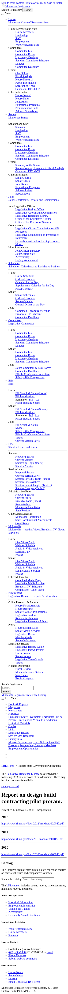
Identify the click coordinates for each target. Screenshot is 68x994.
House (12, 19)
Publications (15, 592)
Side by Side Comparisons (29, 377)
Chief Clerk (21, 73)
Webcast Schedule (25, 545)
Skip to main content (12, 2)
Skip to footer (54, 2)
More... (19, 244)
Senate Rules (22, 180)
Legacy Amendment (26, 260)
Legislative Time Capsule (29, 659)
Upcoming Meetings (26, 57)
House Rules (22, 98)
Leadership (21, 35)
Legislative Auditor (25, 615)
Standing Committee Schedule (32, 60)
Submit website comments (22, 958)
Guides (12, 726)
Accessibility (22, 256)
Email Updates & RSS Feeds (24, 981)
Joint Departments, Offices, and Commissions (33, 199)
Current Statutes (24, 459)
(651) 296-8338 (17, 952)
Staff (18, 38)
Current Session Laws (27, 440)
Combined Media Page (28, 580)
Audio (31, 542)
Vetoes (19, 437)
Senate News (15, 975)
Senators (20, 127)
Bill (31, 399)
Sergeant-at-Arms (25, 85)
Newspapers (15, 710)
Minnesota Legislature (17, 6)
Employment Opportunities (23, 748)
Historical (13, 713)
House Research (24, 79)
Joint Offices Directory (27, 250)
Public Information (25, 82)
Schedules (14, 263)
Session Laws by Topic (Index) (32, 478)
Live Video (21, 542)
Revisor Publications (26, 618)
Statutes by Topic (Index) (29, 462)
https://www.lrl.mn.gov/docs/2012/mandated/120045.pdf (32, 823)
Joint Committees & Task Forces (33, 367)
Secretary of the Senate (28, 165)
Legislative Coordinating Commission (36, 212)
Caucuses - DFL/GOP (27, 88)
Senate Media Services (27, 570)
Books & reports (24, 678)
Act (37, 399)
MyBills (19, 428)
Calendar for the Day (27, 282)
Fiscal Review (23, 668)
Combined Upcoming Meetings (32, 310)
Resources (28, 735)
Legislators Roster (25, 634)
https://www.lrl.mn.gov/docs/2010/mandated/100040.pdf (32, 854)
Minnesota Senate (18, 117)
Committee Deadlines (27, 66)
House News (15, 972)
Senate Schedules (25, 294)
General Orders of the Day (30, 304)
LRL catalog (13, 885)
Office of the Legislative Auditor (33, 218)
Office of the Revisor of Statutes (33, 222)
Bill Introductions (25, 396)
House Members (24, 31)
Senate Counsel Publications (31, 611)
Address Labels (23, 190)
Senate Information (25, 640)
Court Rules (22, 523)
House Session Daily (26, 627)
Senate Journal (23, 177)
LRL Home (7, 765)
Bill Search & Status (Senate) (31, 409)
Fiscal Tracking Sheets (27, 402)
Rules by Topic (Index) (28, 500)
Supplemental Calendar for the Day (34, 285)
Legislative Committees (21, 323)
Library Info (15, 738)
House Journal (23, 95)
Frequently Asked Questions (24, 915)
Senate (12, 114)
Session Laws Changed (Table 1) (33, 485)
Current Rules (23, 497)
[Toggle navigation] (2, 14)
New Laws (21, 675)
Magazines (14, 707)
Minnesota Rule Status (27, 507)
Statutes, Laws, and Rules (22, 447)
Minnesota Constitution (28, 516)
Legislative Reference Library (31, 215)
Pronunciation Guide (26, 108)
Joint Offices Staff (25, 253)
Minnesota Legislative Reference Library (23, 694)
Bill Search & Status (26, 424)
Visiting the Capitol (19, 908)
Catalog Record (10, 786)
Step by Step (15, 735)
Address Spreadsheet (26, 111)
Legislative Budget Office (29, 209)
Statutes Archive (24, 466)
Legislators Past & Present (29, 649)
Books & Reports (18, 704)
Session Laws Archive (27, 481)
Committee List (23, 50)
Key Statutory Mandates (42, 745)
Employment (22, 41)
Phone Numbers (17, 955)
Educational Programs (27, 104)
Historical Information (20, 902)
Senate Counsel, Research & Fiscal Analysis (39, 168)
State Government (31, 716)
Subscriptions (22, 193)
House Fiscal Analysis (27, 605)
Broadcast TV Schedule (28, 313)
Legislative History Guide (29, 646)
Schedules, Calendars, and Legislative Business (34, 266)
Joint (11, 196)
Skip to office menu (35, 2)
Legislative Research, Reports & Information (33, 596)
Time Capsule (24, 719)
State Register (23, 510)
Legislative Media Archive (29, 583)
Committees (14, 320)
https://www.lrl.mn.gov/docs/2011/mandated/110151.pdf (32, 838)
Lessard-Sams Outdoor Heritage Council (37, 241)
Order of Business (25, 279)
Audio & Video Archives (29, 548)
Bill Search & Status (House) (31, 393)
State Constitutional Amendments (33, 519)
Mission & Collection (20, 742)
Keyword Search (24, 456)
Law (10, 443)
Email (50, 952)
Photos (19, 554)
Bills (10, 380)
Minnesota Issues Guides (29, 672)
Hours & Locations (43, 742)
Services (24, 745)
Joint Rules (21, 101)
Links (11, 729)
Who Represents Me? (27, 44)
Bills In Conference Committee (32, 374)
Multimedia (14, 526)
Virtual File (39, 719)
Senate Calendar (24, 301)
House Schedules (24, 275)
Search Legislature (11, 9)
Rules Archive (23, 504)
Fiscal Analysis (23, 76)
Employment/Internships (21, 905)
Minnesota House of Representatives (28, 22)
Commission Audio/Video (29, 589)
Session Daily (23, 551)
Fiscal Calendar (23, 288)
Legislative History (18, 732)
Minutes (19, 63)
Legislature (14, 716)
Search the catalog (11, 879)
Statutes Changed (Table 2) (30, 488)
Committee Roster (25, 54)
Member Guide (23, 637)
